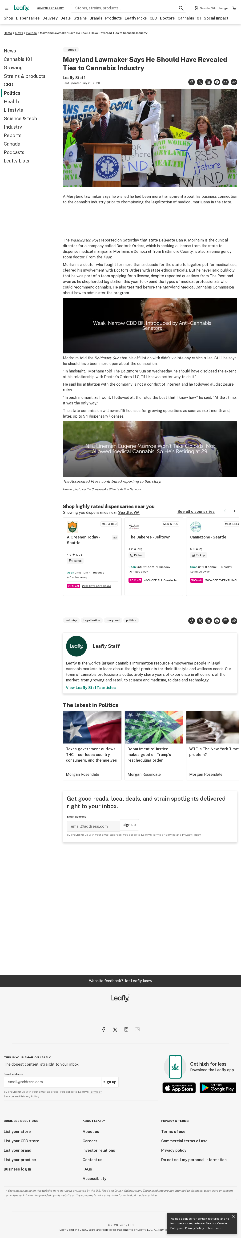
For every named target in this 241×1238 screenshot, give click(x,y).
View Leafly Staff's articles (91, 687)
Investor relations (99, 1150)
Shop (8, 18)
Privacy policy (173, 1150)
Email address (76, 816)
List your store (17, 1131)
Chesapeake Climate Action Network (116, 489)
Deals (65, 18)
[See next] (234, 511)
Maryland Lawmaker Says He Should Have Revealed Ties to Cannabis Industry (94, 33)
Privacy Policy (194, 1228)
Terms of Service (164, 834)
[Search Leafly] (181, 8)
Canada (12, 144)
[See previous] (225, 511)
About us (91, 1131)
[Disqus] (150, 909)
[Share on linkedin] (208, 82)
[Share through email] (225, 82)
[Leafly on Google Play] (218, 1087)
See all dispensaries (196, 511)
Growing (13, 68)
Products (113, 18)
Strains (80, 18)
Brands (96, 18)
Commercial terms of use (184, 1141)
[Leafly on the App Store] (179, 1087)
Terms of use (173, 1131)
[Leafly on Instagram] (126, 1029)
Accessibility (94, 1178)
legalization (92, 620)
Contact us (92, 1160)
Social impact (216, 18)
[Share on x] (200, 82)
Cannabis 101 (189, 18)
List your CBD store (21, 1141)
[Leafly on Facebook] (103, 1029)
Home (8, 33)
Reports (12, 135)
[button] (234, 82)
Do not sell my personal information (194, 1160)
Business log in (17, 1169)
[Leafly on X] (114, 1029)
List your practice (20, 1160)
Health (11, 101)
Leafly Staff (74, 77)
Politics (31, 33)
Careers (90, 1141)
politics (131, 620)
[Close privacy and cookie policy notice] (233, 1216)
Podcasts (14, 152)
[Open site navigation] (6, 8)
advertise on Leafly (50, 7)
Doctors (167, 18)
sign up (129, 825)
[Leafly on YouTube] (137, 1029)
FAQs (87, 1169)
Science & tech (20, 118)
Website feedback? (120, 981)
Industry (13, 127)
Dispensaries (28, 18)
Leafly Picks (136, 18)
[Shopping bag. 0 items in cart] (234, 8)
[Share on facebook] (191, 82)
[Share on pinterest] (217, 82)
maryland (113, 620)
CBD (153, 18)
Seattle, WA (129, 512)
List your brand (17, 1150)
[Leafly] (21, 8)
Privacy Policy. (30, 1096)
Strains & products (24, 76)
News (19, 33)
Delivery (50, 18)
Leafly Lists (16, 161)
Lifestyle (13, 110)
